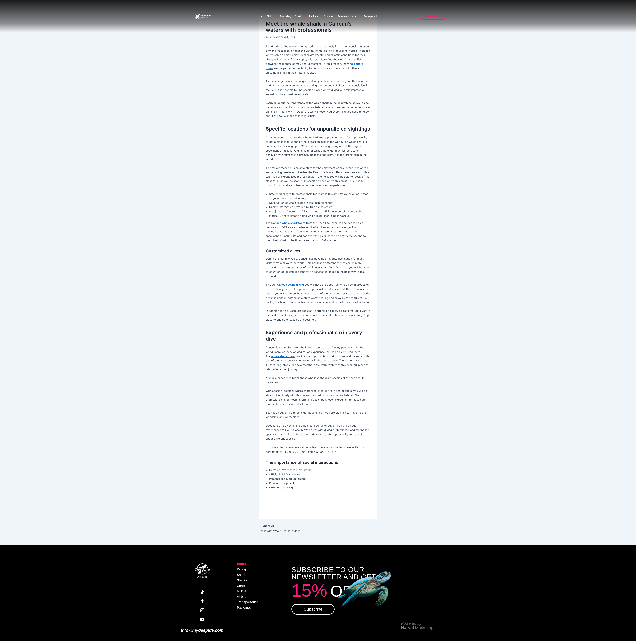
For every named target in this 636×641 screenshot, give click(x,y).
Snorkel (242, 574)
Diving (270, 16)
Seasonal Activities (348, 16)
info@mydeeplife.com (202, 630)
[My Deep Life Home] (203, 16)
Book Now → (432, 16)
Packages (314, 16)
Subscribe (313, 609)
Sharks (300, 16)
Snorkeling (285, 16)
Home (259, 16)
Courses (328, 16)
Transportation (371, 16)
